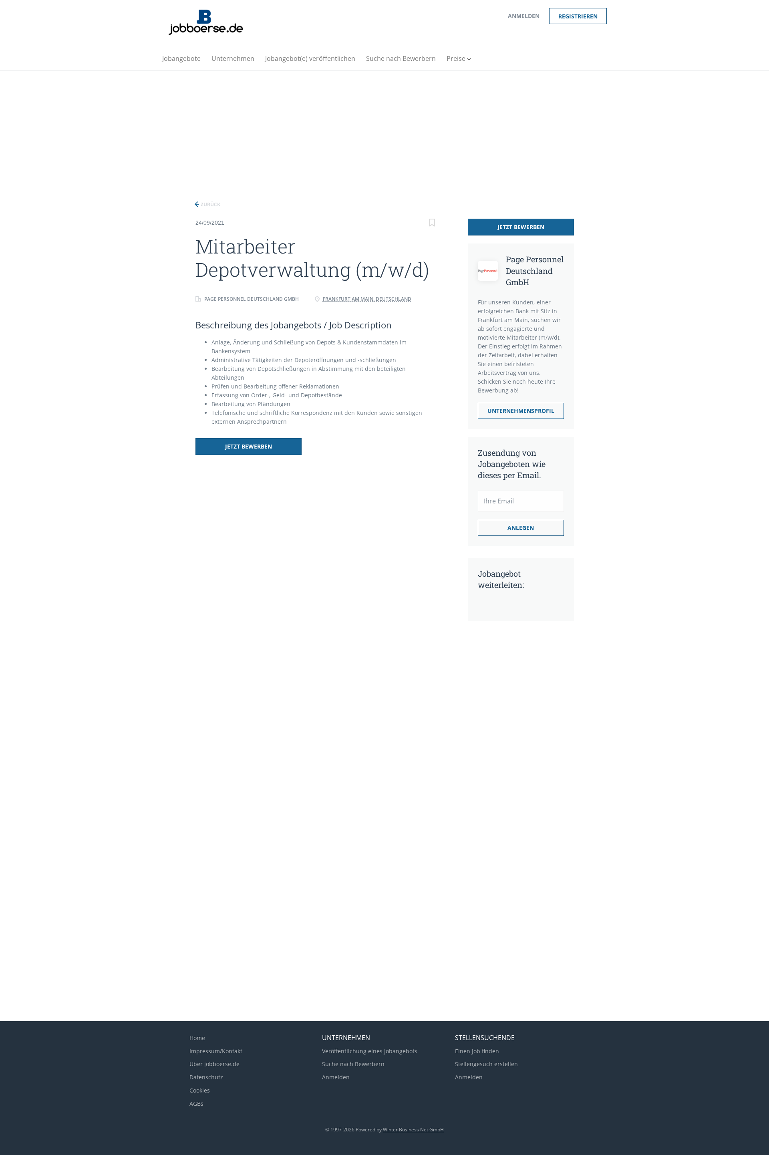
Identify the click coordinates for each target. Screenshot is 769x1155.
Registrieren (578, 16)
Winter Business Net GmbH (413, 1129)
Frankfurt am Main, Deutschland (367, 299)
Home (197, 1038)
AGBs (196, 1103)
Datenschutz (206, 1077)
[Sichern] (432, 224)
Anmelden (524, 16)
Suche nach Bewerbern (353, 1064)
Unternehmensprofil (520, 411)
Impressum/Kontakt (215, 1051)
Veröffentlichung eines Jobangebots (369, 1051)
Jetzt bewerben (248, 446)
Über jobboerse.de (214, 1064)
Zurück (209, 204)
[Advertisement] (384, 130)
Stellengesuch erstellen (486, 1064)
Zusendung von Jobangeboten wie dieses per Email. (512, 463)
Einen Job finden (477, 1051)
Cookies (199, 1090)
